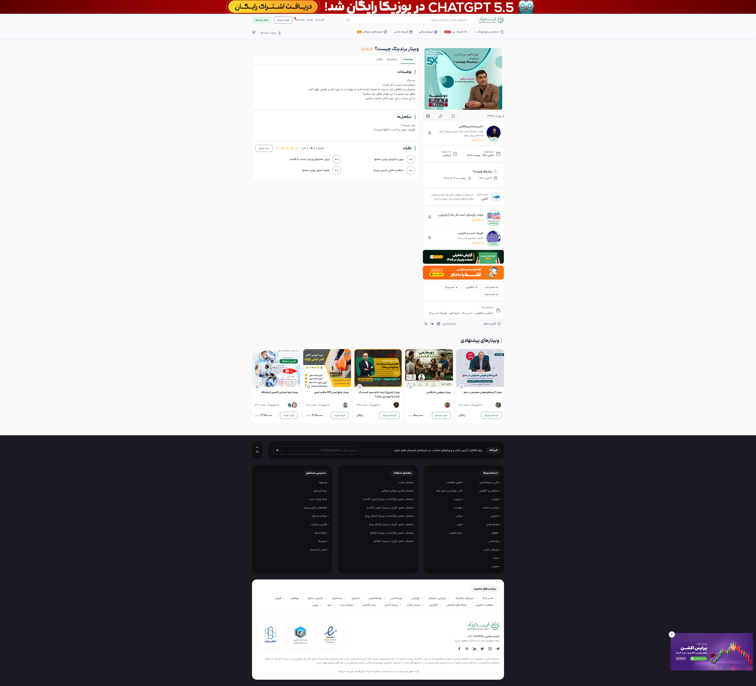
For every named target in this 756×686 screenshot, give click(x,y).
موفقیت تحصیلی (484, 605)
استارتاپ (355, 598)
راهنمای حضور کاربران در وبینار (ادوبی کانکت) (390, 508)
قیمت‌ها (320, 20)
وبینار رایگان (413, 605)
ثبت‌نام (264, 33)
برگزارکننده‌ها (321, 533)
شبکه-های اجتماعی (457, 605)
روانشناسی (494, 541)
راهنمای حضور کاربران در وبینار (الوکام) (394, 541)
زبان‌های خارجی (491, 550)
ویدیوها (323, 483)
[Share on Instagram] (426, 324)
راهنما (310, 20)
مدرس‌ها (323, 541)
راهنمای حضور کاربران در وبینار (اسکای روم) (391, 524)
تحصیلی (495, 516)
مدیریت (458, 499)
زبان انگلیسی (369, 605)
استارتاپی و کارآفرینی (484, 313)
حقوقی (495, 533)
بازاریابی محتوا (316, 598)
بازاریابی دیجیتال (438, 598)
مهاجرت (458, 508)
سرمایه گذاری (391, 605)
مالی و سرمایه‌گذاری (489, 483)
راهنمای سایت (406, 483)
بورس (315, 605)
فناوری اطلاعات (455, 483)
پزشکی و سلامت (491, 508)
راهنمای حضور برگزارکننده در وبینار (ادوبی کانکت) (388, 499)
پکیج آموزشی (456, 533)
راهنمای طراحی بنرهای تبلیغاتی (398, 491)
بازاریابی (496, 499)
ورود (273, 33)
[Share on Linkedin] (438, 324)
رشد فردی (337, 598)
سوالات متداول (319, 516)
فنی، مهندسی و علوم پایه (449, 491)
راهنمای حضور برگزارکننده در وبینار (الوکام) (392, 533)
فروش (278, 598)
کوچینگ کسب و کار (438, 313)
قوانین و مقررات (319, 524)
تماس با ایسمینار (319, 550)
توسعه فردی (493, 524)
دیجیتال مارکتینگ (464, 598)
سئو (329, 605)
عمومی (496, 566)
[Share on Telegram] (432, 324)
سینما (496, 558)
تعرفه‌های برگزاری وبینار (316, 508)
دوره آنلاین (397, 598)
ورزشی (459, 516)
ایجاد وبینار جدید (318, 499)
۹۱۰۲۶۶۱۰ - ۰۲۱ (476, 636)
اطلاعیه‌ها (300, 20)
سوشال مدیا (347, 605)
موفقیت (295, 598)
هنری (460, 524)
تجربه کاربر (454, 313)
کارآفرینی (433, 605)
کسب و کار (466, 313)
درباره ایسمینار (320, 491)
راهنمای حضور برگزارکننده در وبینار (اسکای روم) (389, 516)
